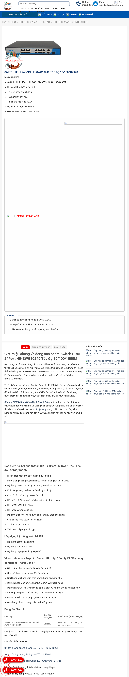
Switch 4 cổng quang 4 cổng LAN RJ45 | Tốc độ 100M (31, 648)
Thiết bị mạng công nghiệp (71, 21)
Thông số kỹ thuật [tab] (41, 347)
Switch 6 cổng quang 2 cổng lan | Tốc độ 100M (27, 654)
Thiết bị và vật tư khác (35, 21)
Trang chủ (9, 21)
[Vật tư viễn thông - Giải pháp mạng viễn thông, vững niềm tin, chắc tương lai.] (8, 5)
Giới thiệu (47, 15)
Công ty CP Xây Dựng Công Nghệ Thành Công (27, 402)
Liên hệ (73, 15)
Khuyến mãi (88, 15)
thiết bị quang (39, 409)
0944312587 (16, 660)
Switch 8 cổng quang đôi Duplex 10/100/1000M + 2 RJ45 (32, 661)
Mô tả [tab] (25, 347)
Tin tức (60, 15)
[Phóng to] (8, 66)
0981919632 (16, 670)
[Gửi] (67, 4)
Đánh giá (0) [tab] (59, 347)
